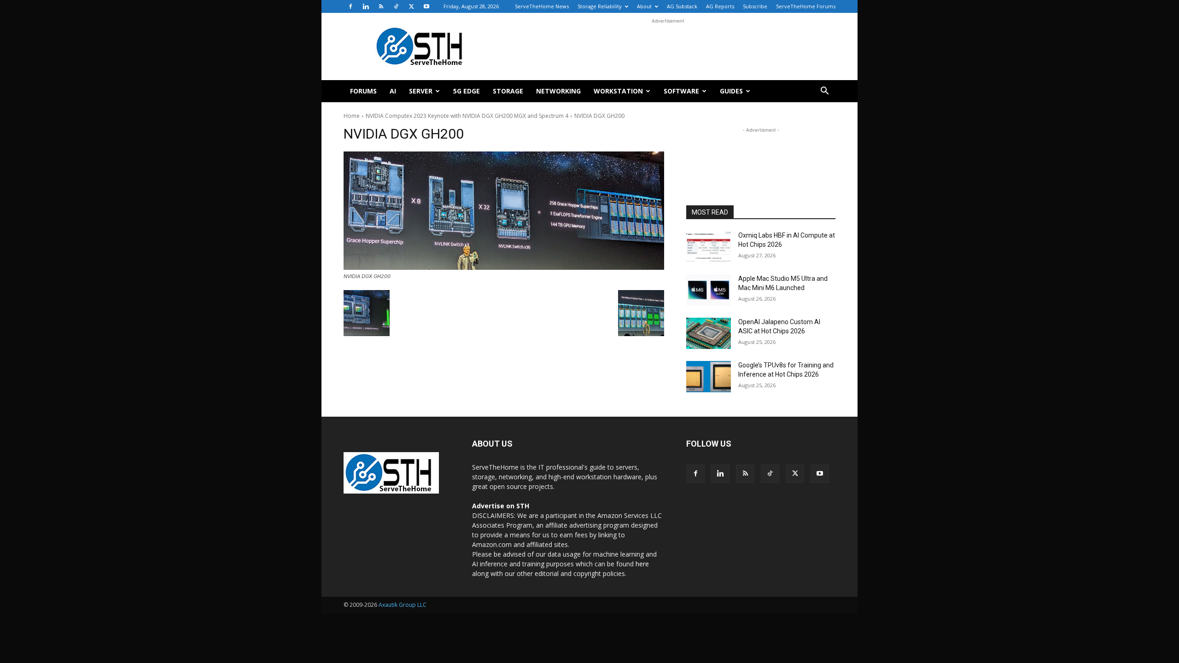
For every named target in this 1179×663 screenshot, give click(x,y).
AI (393, 91)
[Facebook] (350, 6)
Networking (558, 91)
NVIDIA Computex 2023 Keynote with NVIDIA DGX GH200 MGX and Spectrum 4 (467, 116)
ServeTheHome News (542, 6)
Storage (508, 91)
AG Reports (720, 6)
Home (352, 116)
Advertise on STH (500, 505)
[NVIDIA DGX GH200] (504, 210)
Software (681, 91)
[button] (824, 91)
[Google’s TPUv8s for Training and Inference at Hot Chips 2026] (708, 376)
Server (420, 91)
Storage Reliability (600, 6)
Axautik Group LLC (402, 605)
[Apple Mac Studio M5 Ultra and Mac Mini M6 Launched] (708, 290)
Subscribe (755, 6)
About (644, 6)
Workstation (618, 91)
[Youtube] (426, 6)
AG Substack (682, 6)
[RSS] (381, 6)
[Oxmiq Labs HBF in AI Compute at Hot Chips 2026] (708, 246)
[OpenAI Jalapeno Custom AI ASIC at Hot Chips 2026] (708, 333)
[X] (411, 6)
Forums (363, 91)
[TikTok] (396, 6)
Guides (731, 91)
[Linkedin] (366, 6)
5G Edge (466, 91)
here (642, 563)
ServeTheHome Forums (805, 6)
